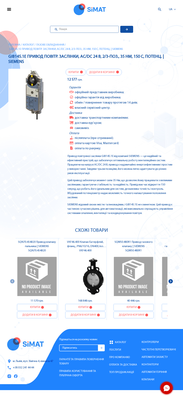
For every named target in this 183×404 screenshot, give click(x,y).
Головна (14, 44)
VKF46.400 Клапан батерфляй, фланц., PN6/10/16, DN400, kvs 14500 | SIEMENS (85, 246)
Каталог (28, 44)
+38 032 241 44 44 (23, 367)
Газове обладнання (50, 44)
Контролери (150, 342)
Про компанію (119, 357)
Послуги (115, 349)
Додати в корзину (102, 72)
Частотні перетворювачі (159, 349)
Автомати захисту (155, 357)
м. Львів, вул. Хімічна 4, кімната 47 (33, 361)
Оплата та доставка (123, 364)
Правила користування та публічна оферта (77, 373)
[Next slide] (171, 281)
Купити (73, 72)
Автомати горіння (154, 372)
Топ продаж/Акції (121, 372)
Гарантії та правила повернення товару (81, 361)
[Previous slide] (12, 281)
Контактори (150, 364)
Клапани (148, 379)
